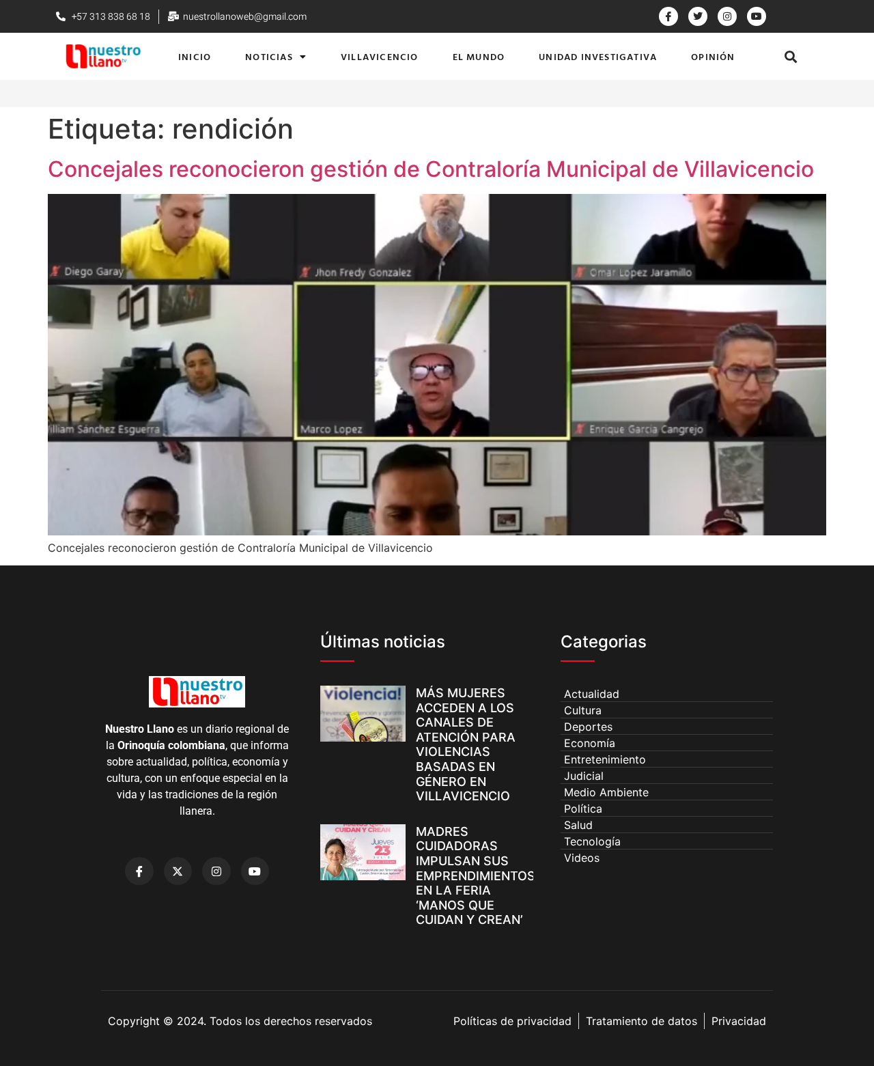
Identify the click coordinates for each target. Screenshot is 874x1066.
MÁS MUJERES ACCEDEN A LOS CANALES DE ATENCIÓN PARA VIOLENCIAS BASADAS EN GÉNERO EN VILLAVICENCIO (466, 744)
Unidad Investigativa (598, 56)
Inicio (194, 56)
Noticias (269, 56)
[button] (791, 56)
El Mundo (479, 56)
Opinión (713, 56)
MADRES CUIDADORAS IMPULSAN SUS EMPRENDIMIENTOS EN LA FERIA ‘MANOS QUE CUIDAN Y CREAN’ (475, 875)
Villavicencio (380, 56)
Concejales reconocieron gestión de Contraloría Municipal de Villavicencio (431, 169)
